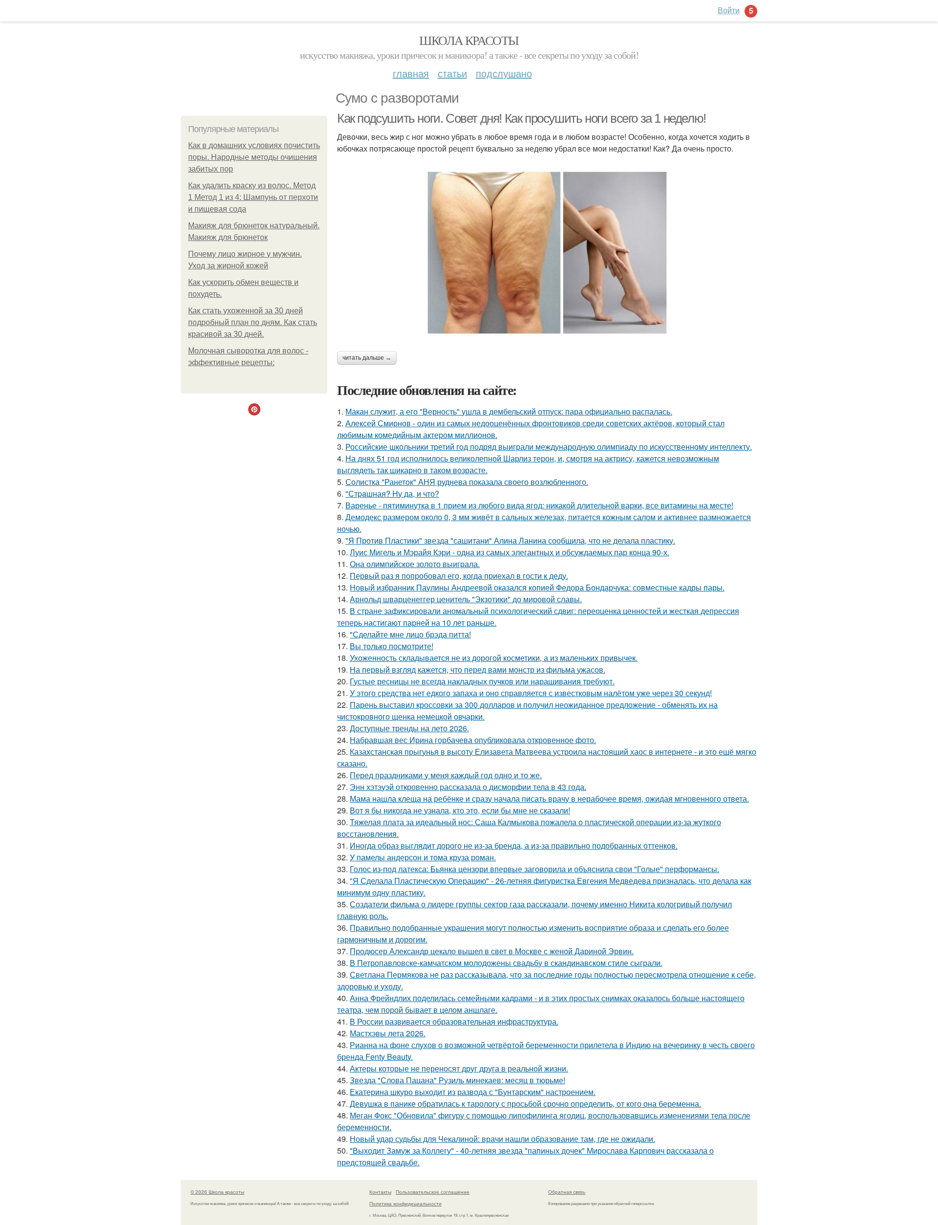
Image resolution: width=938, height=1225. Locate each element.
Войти (729, 10)
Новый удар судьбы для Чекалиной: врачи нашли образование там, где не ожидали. (502, 1138)
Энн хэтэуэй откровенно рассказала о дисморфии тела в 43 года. (468, 786)
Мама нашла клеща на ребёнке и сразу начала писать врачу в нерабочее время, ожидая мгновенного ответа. (549, 798)
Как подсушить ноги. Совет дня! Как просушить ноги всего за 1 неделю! (521, 118)
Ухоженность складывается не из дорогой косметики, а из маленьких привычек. (494, 657)
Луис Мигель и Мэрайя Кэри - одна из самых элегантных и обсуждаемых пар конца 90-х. (509, 552)
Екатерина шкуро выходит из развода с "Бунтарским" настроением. (473, 1091)
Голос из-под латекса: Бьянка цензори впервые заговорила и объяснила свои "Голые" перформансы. (534, 869)
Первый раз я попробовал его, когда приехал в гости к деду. (459, 575)
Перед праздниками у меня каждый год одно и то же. (446, 775)
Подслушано (504, 73)
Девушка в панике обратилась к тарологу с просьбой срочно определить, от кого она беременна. (525, 1103)
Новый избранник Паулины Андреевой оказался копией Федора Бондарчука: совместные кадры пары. (537, 587)
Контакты (380, 1191)
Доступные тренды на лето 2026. (409, 728)
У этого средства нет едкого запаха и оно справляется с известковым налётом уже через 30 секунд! (531, 693)
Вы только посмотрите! (391, 646)
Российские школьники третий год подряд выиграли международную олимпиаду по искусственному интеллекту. (548, 446)
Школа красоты (468, 40)
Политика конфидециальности (405, 1203)
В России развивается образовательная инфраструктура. (454, 1021)
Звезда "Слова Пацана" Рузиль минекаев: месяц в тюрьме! (457, 1080)
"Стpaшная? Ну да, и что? (392, 493)
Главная (411, 73)
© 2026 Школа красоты (217, 1191)
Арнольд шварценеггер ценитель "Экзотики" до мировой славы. (466, 599)
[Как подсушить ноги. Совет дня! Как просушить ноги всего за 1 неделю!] (547, 252)
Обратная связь (566, 1191)
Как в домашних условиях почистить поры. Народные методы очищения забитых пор (254, 157)
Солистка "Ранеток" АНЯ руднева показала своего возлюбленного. (466, 481)
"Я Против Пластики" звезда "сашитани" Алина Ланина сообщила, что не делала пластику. (510, 540)
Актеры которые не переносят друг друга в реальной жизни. (459, 1068)
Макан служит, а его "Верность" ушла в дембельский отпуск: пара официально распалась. (508, 411)
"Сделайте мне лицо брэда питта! (410, 634)
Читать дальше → (366, 357)
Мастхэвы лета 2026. (388, 1033)
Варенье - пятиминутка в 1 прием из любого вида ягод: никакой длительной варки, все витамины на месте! (539, 505)
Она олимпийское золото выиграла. (415, 563)
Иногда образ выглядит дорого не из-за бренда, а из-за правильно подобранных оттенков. (514, 845)
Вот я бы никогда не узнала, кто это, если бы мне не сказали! (460, 810)
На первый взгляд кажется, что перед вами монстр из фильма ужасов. (477, 669)
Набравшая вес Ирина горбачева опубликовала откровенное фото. (473, 739)
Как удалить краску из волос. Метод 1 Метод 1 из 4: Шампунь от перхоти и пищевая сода (253, 197)
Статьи (452, 73)
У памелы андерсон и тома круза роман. (423, 857)
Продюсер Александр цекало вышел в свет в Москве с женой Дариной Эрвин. (492, 951)
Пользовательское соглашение (432, 1191)
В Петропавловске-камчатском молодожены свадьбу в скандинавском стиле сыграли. (506, 962)
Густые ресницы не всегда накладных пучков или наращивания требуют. (482, 681)
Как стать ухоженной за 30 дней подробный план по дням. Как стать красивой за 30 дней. (252, 322)
